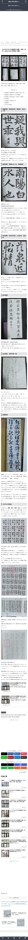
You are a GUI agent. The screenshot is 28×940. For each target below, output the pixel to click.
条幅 (25, 714)
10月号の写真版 (8, 104)
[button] (24, 757)
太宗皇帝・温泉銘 (13, 714)
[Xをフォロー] (7, 764)
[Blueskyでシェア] (17, 566)
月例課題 (4, 712)
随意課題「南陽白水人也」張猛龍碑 (12, 94)
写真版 (7, 714)
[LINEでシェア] (23, 570)
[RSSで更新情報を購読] (20, 768)
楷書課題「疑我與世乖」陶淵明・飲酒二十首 (14, 92)
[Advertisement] (14, 27)
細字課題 (7, 98)
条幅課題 (7, 102)
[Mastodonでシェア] (11, 566)
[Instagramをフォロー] (20, 764)
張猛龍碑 (20, 714)
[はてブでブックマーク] (11, 570)
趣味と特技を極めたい (14, 1)
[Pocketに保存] (17, 570)
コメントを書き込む (14, 897)
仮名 (3, 714)
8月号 (2, 664)
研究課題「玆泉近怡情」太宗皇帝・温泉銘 (14, 96)
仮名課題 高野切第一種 (10, 100)
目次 (12, 90)
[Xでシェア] (5, 566)
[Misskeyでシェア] (23, 566)
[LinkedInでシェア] (14, 573)
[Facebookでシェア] (5, 570)
